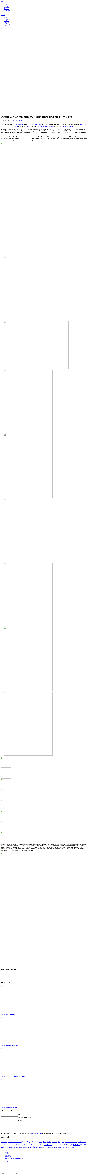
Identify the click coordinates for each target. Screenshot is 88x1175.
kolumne (48, 1144)
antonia (35, 1141)
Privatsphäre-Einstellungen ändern (13, 1158)
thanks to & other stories (46, 126)
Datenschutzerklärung (36, 1133)
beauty (41, 1142)
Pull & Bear (37, 124)
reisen (18, 1147)
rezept (26, 1147)
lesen (53, 1144)
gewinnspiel (12, 1144)
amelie (25, 1141)
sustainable (51, 1147)
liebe (62, 1144)
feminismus (7, 1144)
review (22, 1147)
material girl (68, 1145)
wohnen (72, 1147)
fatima (2, 1144)
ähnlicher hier (18, 124)
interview (26, 1144)
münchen (83, 1145)
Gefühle (6, 9)
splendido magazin (45, 1147)
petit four (13, 1147)
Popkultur (6, 7)
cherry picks (61, 1142)
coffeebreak (67, 1142)
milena (76, 1144)
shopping (36, 1147)
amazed (3, 1)
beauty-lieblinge (47, 1142)
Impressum (7, 1155)
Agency (6, 1152)
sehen (30, 1147)
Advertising (7, 1153)
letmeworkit (58, 1144)
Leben (6, 12)
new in (2, 1147)
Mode (5, 4)
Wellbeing (7, 10)
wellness (67, 1147)
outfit (7, 1147)
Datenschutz (7, 1156)
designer (72, 1142)
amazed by (19, 1142)
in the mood (33, 1144)
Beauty (6, 6)
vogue (64, 1147)
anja (30, 1142)
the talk (56, 1147)
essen (75, 1142)
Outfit (20, 121)
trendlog (60, 1147)
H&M (29, 126)
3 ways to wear (4, 1142)
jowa (37, 1145)
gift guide (17, 1144)
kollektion (41, 1144)
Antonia (15, 121)
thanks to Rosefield (66, 126)
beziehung (54, 1142)
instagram (22, 1144)
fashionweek (82, 1142)
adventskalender (12, 1142)
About (6, 1150)
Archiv (6, 1161)
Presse (6, 1159)
